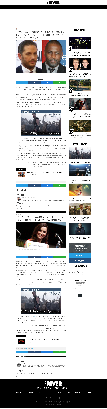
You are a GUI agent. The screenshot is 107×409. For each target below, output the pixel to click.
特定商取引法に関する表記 (67, 402)
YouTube (88, 393)
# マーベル (52, 373)
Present (85, 7)
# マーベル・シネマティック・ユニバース (24, 376)
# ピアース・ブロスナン (21, 208)
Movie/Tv (33, 7)
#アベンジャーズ (72, 272)
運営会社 (55, 402)
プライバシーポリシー (43, 402)
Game (51, 7)
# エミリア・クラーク (21, 373)
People (30, 104)
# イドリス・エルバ (24, 205)
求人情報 (59, 402)
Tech (68, 7)
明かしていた (60, 96)
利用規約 (37, 402)
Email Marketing (78, 301)
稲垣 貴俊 (19, 214)
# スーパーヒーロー (44, 373)
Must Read (22, 7)
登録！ (80, 295)
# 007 (18, 205)
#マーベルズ (76, 269)
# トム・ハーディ (53, 205)
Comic (59, 7)
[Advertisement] (53, 17)
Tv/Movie (34, 29)
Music (42, 7)
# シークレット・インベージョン (33, 373)
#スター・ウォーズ (72, 274)
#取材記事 (80, 274)
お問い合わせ (51, 402)
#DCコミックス (80, 272)
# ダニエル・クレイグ (44, 205)
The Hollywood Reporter (22, 270)
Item (76, 7)
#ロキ (70, 269)
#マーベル (82, 269)
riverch (59, 404)
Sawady (28, 197)
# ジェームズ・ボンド (34, 205)
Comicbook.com (30, 316)
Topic (28, 29)
